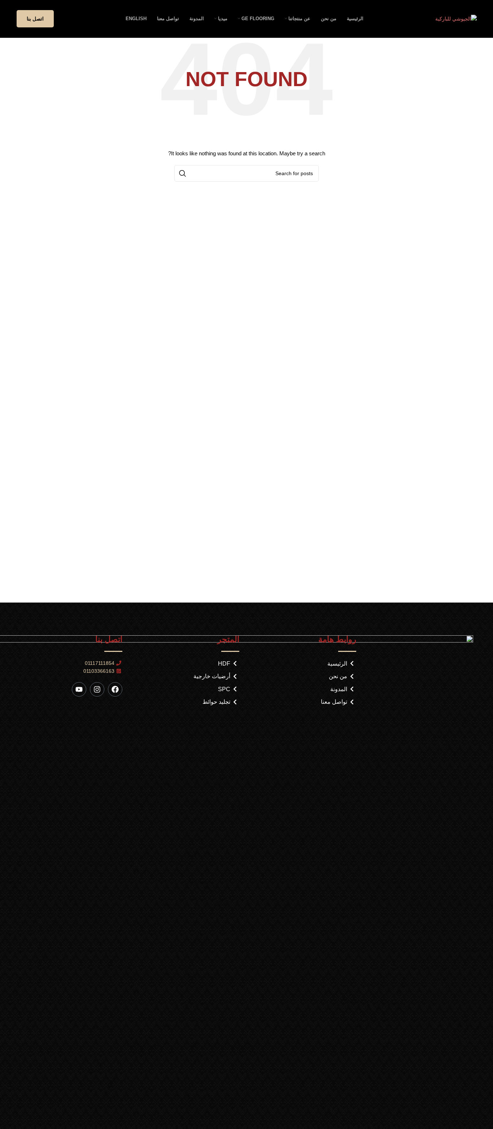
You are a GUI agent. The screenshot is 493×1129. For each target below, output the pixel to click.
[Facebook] (115, 689)
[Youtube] (79, 689)
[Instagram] (97, 689)
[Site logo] (456, 18)
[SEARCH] (182, 173)
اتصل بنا (35, 19)
